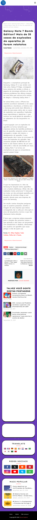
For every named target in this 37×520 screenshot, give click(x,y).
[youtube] (14, 471)
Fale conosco (25, 514)
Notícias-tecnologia (21, 247)
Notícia (11, 247)
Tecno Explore (24, 517)
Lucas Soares (8, 48)
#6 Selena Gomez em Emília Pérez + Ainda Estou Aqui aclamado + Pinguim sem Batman (23, 495)
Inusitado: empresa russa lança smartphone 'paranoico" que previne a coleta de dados (22, 315)
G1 (9, 233)
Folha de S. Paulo (15, 235)
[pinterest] (29, 467)
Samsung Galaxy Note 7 (18, 24)
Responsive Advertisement (13, 53)
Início (10, 514)
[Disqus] (18, 347)
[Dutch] (23, 449)
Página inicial (7, 24)
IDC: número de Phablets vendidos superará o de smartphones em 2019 (21, 304)
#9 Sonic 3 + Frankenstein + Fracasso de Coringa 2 (22, 502)
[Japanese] (5, 452)
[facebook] (7, 467)
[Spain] (16, 449)
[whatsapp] (29, 471)
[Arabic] (12, 452)
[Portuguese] (30, 449)
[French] (9, 449)
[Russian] (26, 449)
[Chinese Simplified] (16, 452)
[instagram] (7, 471)
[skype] (22, 471)
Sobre (17, 514)
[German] (12, 449)
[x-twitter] (14, 467)
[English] (5, 449)
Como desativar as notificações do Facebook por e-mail (22, 487)
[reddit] (22, 467)
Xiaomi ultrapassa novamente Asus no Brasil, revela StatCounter (22, 295)
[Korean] (9, 452)
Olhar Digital (15, 233)
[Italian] (19, 449)
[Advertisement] (19, 13)
